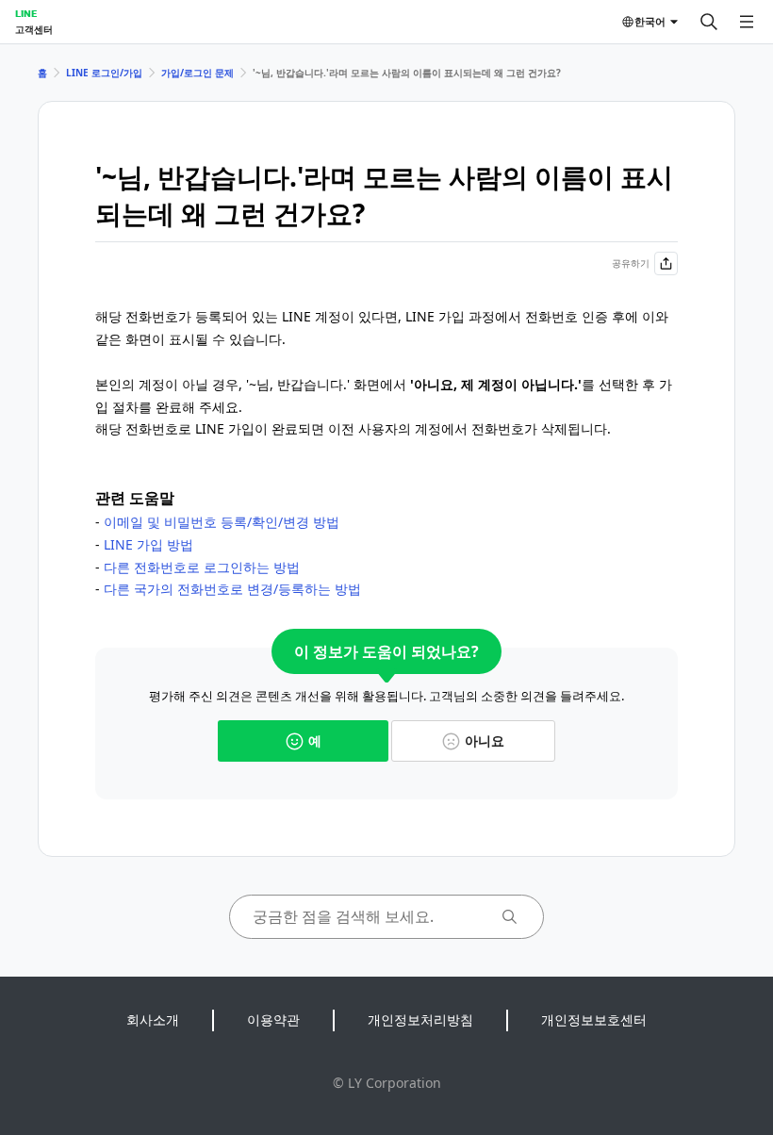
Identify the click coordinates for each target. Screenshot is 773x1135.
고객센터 (34, 29)
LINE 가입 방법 (148, 544)
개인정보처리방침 (420, 1019)
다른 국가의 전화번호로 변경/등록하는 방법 (232, 589)
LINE (26, 13)
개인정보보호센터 (594, 1019)
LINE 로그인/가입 (104, 72)
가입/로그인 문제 (197, 72)
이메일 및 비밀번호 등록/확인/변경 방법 (221, 522)
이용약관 (273, 1019)
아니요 (484, 740)
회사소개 (152, 1019)
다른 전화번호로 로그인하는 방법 (202, 567)
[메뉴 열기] (746, 22)
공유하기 (631, 263)
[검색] (709, 22)
